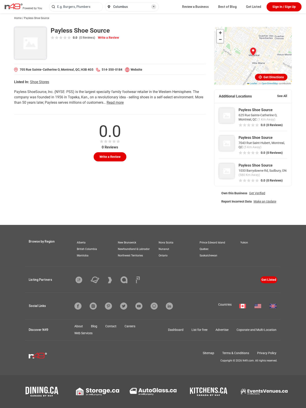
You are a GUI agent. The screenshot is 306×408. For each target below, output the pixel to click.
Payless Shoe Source (256, 110)
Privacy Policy (266, 353)
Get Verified (257, 193)
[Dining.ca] (42, 391)
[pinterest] (108, 306)
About (78, 326)
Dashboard (175, 330)
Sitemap (208, 353)
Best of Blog (227, 6)
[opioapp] (154, 306)
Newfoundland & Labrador (134, 249)
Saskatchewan (208, 255)
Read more (115, 102)
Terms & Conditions (235, 353)
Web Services (83, 333)
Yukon (244, 242)
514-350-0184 (112, 69)
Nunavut (164, 249)
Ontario (163, 255)
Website (136, 69)
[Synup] (113, 280)
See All (282, 96)
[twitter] (123, 306)
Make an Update (265, 201)
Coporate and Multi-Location (256, 330)
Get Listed (253, 6)
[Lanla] (127, 280)
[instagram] (93, 306)
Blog (94, 326)
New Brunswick (127, 242)
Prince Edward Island (212, 242)
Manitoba (82, 255)
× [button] (154, 6)
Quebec (204, 249)
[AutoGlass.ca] (153, 391)
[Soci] (138, 280)
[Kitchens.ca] (208, 391)
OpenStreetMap (269, 83)
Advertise (221, 330)
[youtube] (138, 306)
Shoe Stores (39, 82)
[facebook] (77, 306)
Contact (110, 326)
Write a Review (108, 37)
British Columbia (87, 249)
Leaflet (253, 83)
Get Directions (273, 77)
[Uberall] (98, 280)
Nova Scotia (166, 242)
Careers (130, 326)
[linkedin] (169, 306)
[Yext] (82, 280)
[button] (253, 51)
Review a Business (195, 6)
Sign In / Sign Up (284, 6)
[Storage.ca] (97, 391)
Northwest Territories (130, 255)
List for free (199, 330)
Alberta (81, 242)
